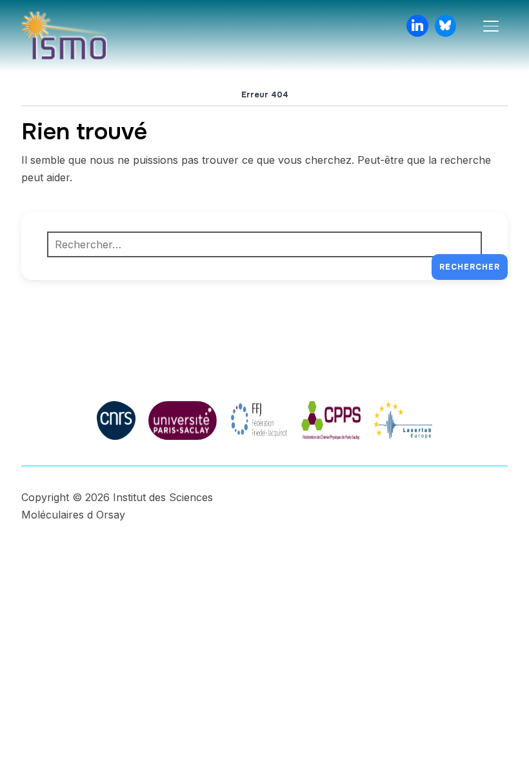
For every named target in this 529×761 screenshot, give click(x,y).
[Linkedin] (417, 26)
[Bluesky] (446, 26)
